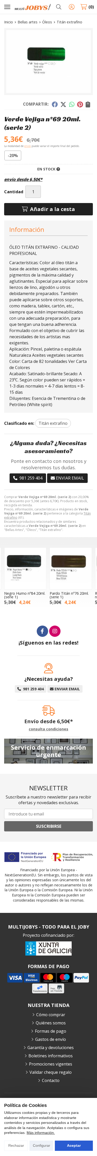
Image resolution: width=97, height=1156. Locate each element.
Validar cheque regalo (50, 1072)
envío (27, 146)
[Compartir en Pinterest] (80, 104)
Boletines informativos (50, 1056)
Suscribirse (48, 826)
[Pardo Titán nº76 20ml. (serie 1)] (71, 568)
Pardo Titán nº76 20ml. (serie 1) (69, 595)
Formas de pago (50, 1031)
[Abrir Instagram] (55, 631)
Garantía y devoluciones (50, 1047)
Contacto (50, 1080)
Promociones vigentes (50, 1064)
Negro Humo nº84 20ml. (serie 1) (24, 595)
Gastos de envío (50, 1039)
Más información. (41, 1133)
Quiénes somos (51, 1023)
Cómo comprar (50, 1014)
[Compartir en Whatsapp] (71, 104)
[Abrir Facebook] (42, 631)
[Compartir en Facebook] (54, 104)
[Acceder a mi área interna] (72, 7)
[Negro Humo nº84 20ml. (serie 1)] (25, 568)
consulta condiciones (48, 729)
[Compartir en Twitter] (63, 104)
